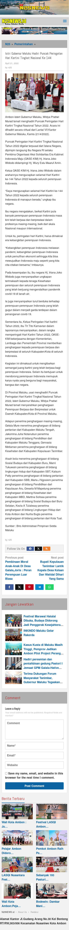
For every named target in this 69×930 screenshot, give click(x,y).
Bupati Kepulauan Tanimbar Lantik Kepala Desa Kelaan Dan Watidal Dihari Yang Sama (50, 568)
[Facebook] (30, 549)
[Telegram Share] (39, 587)
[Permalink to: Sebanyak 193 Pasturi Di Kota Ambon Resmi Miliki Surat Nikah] (51, 864)
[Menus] (64, 21)
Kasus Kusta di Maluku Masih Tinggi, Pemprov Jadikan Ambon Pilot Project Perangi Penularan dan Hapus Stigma (43, 651)
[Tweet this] (19, 587)
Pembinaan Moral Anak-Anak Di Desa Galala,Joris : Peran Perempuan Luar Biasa (18, 568)
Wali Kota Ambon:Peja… (11, 904)
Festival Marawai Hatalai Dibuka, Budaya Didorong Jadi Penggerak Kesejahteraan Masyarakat (44, 622)
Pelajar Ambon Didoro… (11, 851)
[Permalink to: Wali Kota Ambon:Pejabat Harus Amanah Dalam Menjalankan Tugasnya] (17, 891)
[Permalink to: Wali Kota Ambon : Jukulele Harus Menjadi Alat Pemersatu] (17, 811)
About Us (22, 912)
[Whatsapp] (49, 587)
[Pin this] (29, 587)
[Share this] (9, 587)
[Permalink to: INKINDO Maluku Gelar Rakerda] (13, 635)
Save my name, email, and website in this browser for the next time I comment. (34, 775)
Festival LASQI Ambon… (46, 824)
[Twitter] (38, 549)
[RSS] (46, 549)
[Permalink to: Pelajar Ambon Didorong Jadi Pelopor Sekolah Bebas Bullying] (17, 838)
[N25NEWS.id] (14, 21)
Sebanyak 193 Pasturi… (45, 877)
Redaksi (34, 912)
